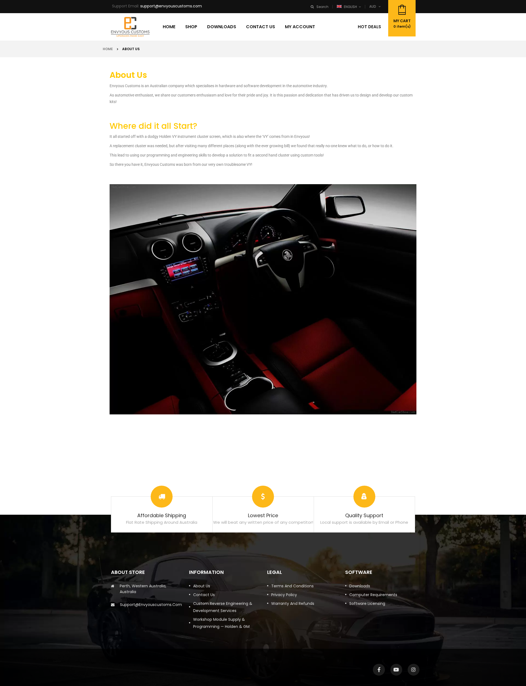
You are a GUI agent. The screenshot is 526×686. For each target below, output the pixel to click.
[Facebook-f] (379, 670)
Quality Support (364, 515)
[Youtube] (396, 670)
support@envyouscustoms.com (171, 6)
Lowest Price (263, 515)
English (350, 6)
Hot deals (369, 27)
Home (108, 49)
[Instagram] (413, 670)
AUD (372, 6)
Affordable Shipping (161, 515)
